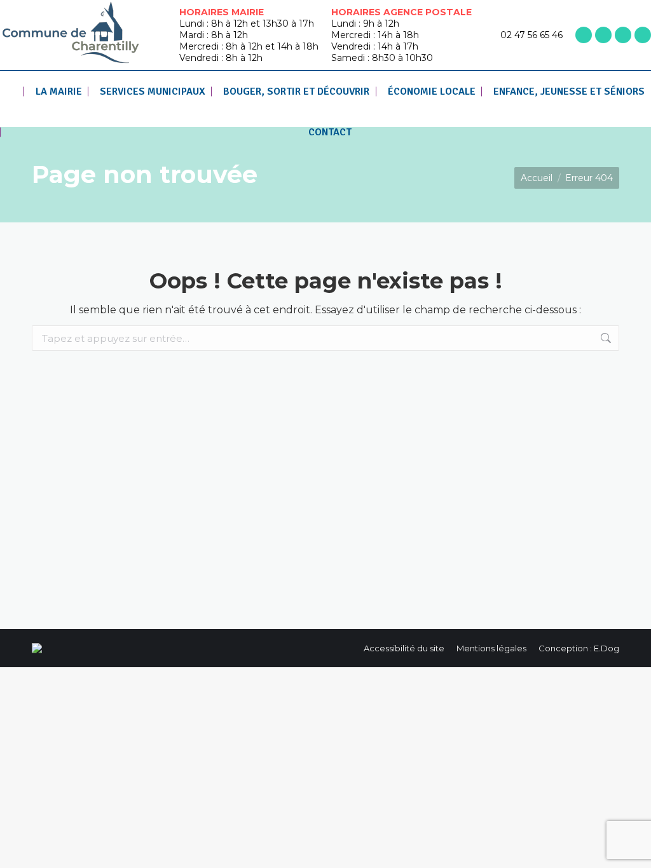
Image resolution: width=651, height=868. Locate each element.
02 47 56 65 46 (531, 35)
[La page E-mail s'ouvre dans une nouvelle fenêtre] (642, 35)
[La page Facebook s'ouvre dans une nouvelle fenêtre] (583, 35)
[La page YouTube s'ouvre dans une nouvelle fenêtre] (623, 35)
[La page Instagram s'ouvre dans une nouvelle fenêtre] (603, 35)
